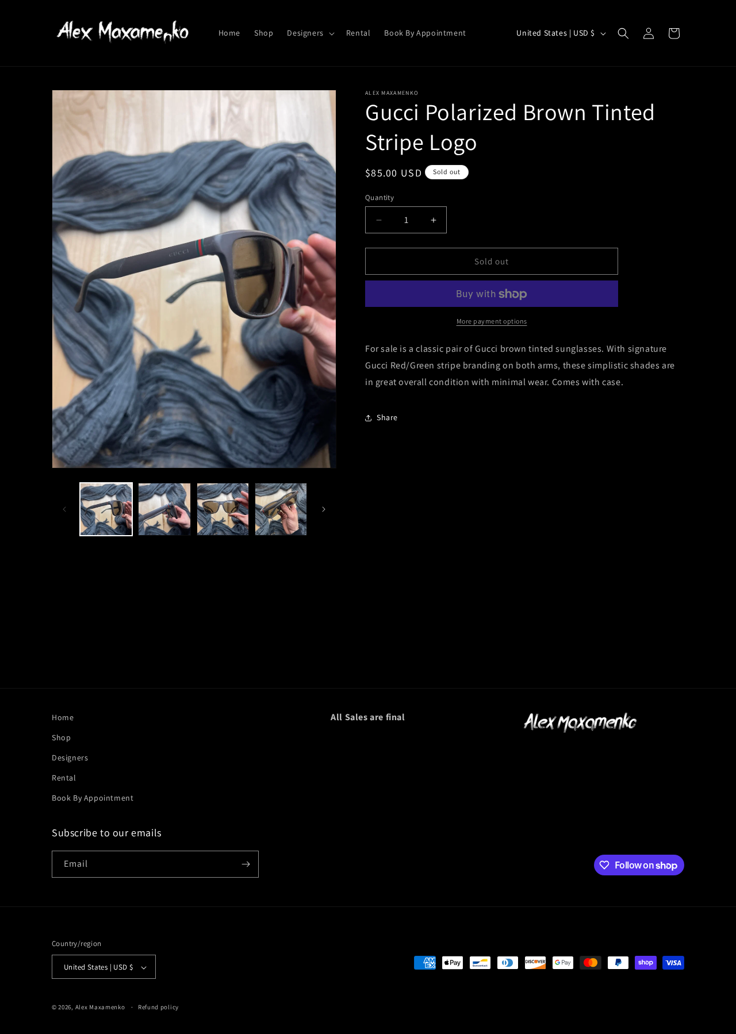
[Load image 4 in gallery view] (281, 509)
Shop (61, 737)
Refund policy (158, 1007)
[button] (309, 33)
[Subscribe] (245, 864)
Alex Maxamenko (100, 1008)
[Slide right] (323, 509)
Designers (70, 757)
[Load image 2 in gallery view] (164, 509)
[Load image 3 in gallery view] (223, 509)
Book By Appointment (92, 798)
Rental (64, 777)
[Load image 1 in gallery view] (106, 509)
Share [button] (387, 417)
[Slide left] (64, 509)
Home (63, 717)
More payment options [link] (492, 321)
